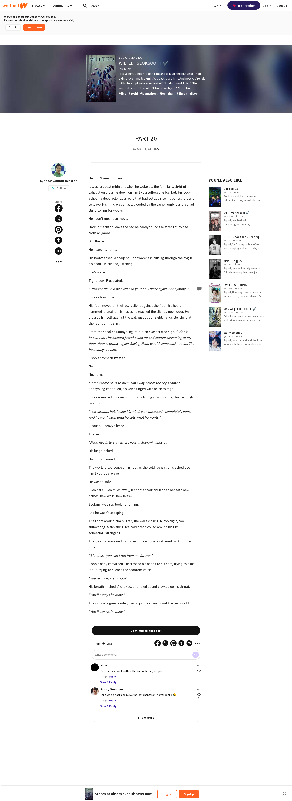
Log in (167, 794)
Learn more (34, 27)
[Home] (15, 5)
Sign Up (189, 794)
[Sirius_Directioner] (95, 691)
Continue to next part (146, 631)
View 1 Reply (108, 682)
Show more (146, 717)
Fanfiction (125, 68)
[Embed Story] (59, 251)
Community (61, 5)
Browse (37, 5)
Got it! (13, 27)
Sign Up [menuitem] (282, 6)
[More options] (199, 665)
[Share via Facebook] (59, 208)
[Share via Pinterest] (59, 230)
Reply (112, 676)
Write (218, 6)
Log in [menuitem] (267, 6)
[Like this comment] (199, 671)
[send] (195, 655)
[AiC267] (95, 667)
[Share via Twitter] (59, 219)
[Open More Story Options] (59, 262)
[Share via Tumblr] (59, 240)
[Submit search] (85, 5)
